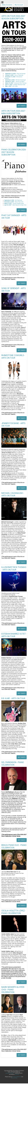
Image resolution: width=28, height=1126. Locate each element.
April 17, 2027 (8, 84)
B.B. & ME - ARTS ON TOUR (13, 698)
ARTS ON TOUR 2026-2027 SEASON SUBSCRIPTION (13, 17)
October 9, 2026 (9, 75)
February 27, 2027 (10, 81)
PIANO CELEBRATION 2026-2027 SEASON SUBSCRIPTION (13, 152)
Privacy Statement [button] (17, 1076)
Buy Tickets (21, 105)
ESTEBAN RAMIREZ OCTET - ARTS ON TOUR (14, 635)
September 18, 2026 (10, 73)
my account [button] (19, 5)
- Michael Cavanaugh (20, 80)
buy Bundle (21, 144)
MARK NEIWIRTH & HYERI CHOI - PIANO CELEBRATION (12, 989)
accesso (17, 1074)
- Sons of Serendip (18, 75)
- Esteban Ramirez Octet (18, 84)
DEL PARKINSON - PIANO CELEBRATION (12, 763)
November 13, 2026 (10, 76)
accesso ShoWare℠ (10, 1073)
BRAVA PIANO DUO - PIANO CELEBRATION (13, 846)
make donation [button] (7, 5)
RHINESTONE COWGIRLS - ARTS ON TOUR (13, 356)
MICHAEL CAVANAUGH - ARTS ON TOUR (12, 494)
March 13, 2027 (9, 83)
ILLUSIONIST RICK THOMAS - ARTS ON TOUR (13, 568)
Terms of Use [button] (14, 1077)
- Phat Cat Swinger (20, 73)
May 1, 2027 (8, 86)
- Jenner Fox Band (19, 81)
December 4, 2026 (10, 80)
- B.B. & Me (15, 86)
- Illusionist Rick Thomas (19, 83)
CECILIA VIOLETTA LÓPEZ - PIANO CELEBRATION (13, 911)
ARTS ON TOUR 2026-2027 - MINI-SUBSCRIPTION (13, 112)
